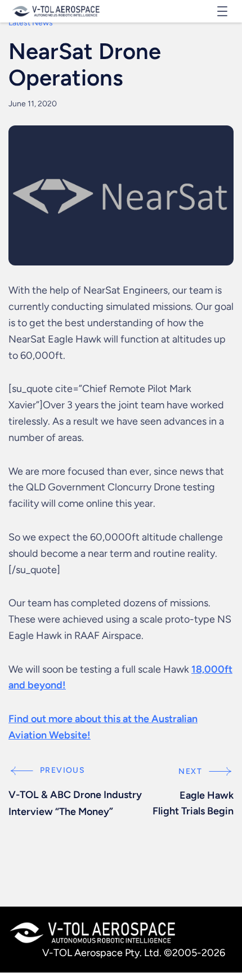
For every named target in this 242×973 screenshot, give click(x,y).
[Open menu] (222, 11)
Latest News (30, 23)
